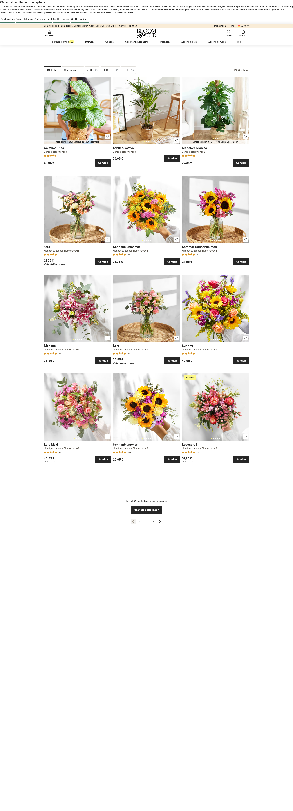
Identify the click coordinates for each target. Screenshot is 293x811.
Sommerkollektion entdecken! (59, 26)
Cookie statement (24, 19)
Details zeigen (8, 19)
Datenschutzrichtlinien (72, 9)
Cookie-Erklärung (61, 19)
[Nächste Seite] (159, 521)
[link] (77, 110)
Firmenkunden (219, 26)
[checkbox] (92, 70)
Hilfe (232, 26)
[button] (52, 70)
